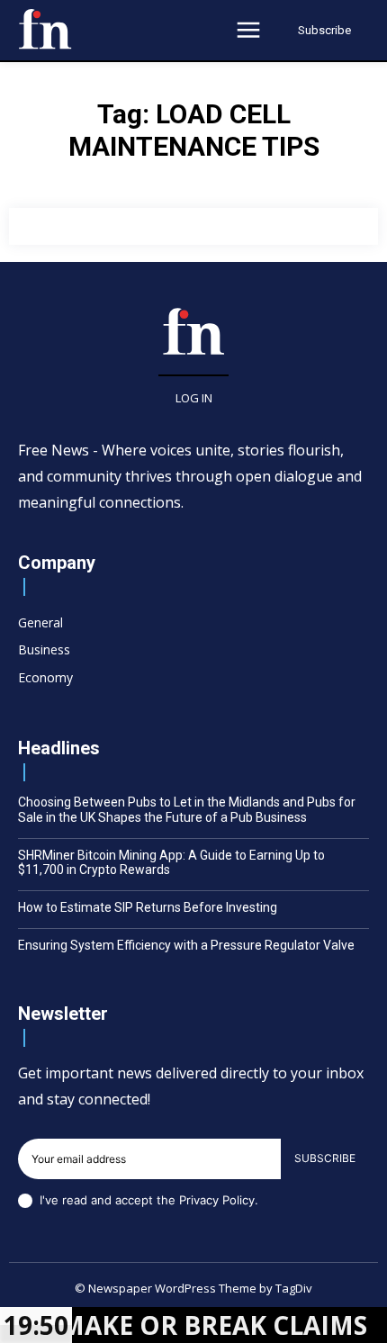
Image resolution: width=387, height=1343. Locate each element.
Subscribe (325, 1158)
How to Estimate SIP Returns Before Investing (147, 907)
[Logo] (45, 29)
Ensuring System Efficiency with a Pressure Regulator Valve (186, 945)
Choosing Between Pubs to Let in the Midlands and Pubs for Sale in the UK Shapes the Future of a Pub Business (187, 810)
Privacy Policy (217, 1200)
